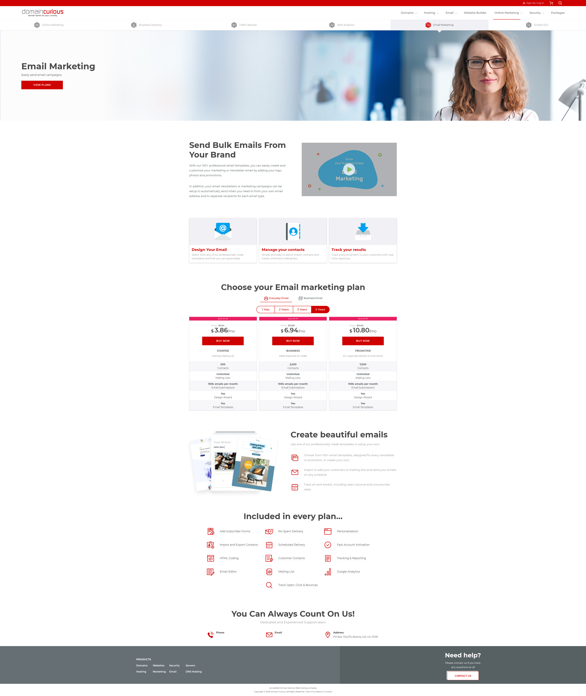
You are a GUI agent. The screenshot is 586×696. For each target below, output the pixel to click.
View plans (42, 84)
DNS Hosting (194, 671)
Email (173, 671)
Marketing (159, 671)
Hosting (141, 671)
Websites (158, 665)
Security (174, 665)
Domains (142, 665)
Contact (328, 692)
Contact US (463, 675)
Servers (190, 665)
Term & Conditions (314, 692)
